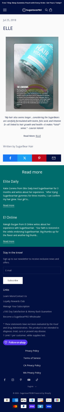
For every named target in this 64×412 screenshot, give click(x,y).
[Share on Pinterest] (39, 158)
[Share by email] (54, 158)
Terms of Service (32, 358)
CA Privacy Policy (32, 365)
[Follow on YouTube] (28, 379)
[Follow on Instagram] (12, 379)
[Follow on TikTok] (37, 379)
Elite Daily (10, 181)
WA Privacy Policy (32, 372)
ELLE (38, 135)
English (30, 386)
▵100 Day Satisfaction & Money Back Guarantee (27, 311)
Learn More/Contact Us (15, 296)
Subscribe (13, 280)
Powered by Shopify (42, 393)
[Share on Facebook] (10, 158)
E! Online (10, 217)
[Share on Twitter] (25, 158)
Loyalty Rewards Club (14, 301)
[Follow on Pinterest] (20, 379)
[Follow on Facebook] (4, 379)
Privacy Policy (32, 350)
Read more (8, 205)
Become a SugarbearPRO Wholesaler (22, 316)
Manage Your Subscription (16, 306)
